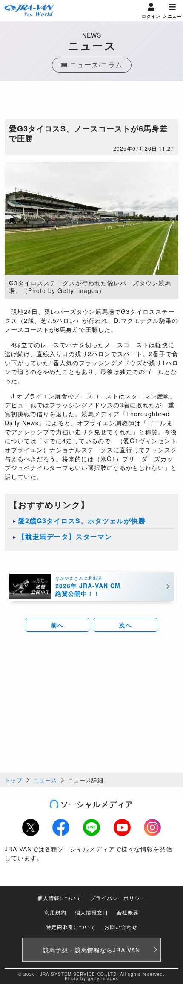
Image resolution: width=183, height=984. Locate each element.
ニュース (45, 780)
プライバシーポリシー (118, 897)
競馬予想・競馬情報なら (91, 950)
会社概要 (128, 912)
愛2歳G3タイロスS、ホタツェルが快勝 (82, 520)
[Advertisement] (91, 102)
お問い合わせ (120, 926)
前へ (57, 625)
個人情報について (59, 897)
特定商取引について (71, 926)
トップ (14, 780)
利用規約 (55, 912)
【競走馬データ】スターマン (65, 536)
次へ (125, 625)
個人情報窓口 (91, 912)
